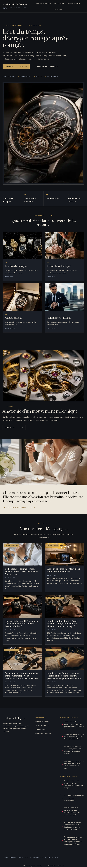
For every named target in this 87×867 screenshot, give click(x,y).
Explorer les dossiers (16, 66)
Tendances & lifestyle (43, 734)
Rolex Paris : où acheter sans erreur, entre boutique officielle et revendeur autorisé (74, 750)
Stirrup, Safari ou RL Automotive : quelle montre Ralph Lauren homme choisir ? (72, 811)
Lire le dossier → (14, 427)
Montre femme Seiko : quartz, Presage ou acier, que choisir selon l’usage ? (74, 724)
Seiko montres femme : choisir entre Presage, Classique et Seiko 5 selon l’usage (73, 784)
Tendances (58, 9)
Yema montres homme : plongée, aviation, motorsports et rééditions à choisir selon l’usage (73, 840)
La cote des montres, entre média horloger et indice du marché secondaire (74, 736)
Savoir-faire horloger (42, 725)
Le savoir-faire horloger (46, 66)
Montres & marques (43, 3)
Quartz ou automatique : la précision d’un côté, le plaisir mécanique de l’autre (74, 764)
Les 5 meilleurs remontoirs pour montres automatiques (74, 798)
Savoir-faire (59, 3)
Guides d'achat (73, 3)
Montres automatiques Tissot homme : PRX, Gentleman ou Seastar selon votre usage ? (72, 825)
